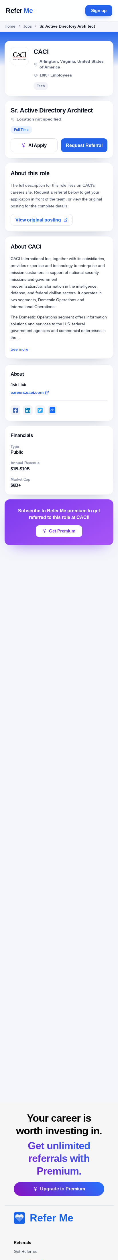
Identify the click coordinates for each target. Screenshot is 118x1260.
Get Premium (62, 531)
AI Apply (37, 145)
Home (10, 26)
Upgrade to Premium (62, 1188)
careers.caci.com (27, 392)
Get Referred (26, 1251)
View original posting (38, 219)
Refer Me (51, 1218)
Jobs (27, 26)
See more (19, 349)
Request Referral (84, 145)
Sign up (99, 10)
